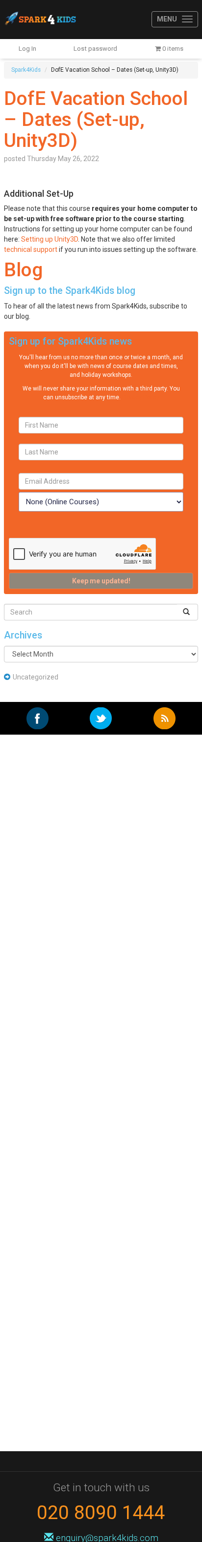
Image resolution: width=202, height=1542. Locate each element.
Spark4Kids (39, 19)
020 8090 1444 (101, 1512)
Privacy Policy (140, 397)
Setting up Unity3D (49, 239)
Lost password (95, 48)
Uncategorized (35, 677)
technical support (30, 249)
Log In (27, 48)
